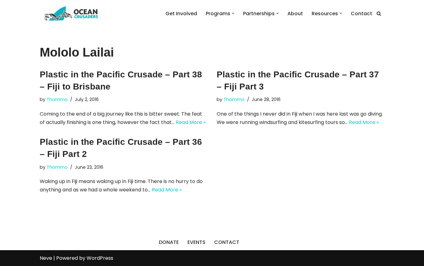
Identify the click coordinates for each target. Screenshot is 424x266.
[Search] (379, 13)
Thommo (57, 99)
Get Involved (181, 13)
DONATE (169, 242)
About (295, 13)
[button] (233, 13)
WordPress (100, 258)
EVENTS (196, 242)
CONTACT (226, 242)
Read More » (190, 122)
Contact (361, 13)
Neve (46, 258)
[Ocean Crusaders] (71, 13)
